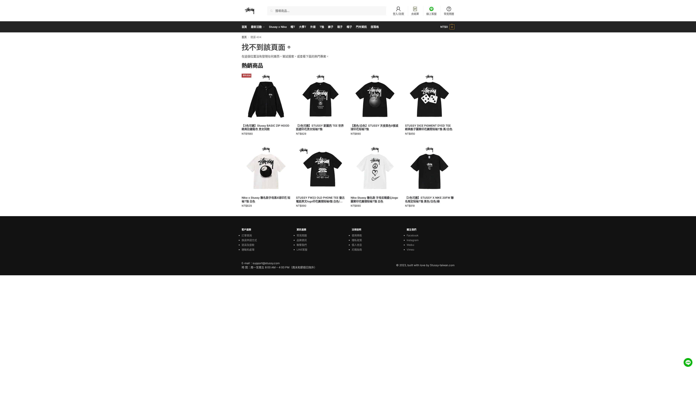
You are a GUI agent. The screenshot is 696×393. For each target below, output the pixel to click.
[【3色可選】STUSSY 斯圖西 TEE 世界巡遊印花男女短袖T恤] (320, 96)
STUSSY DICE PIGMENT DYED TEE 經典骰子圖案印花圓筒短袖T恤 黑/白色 (428, 127)
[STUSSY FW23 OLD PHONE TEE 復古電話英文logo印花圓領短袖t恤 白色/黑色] (320, 168)
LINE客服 (302, 249)
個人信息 (357, 244)
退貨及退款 (248, 244)
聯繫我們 (302, 244)
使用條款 (357, 235)
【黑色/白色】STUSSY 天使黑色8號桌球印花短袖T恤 (374, 127)
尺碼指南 (357, 249)
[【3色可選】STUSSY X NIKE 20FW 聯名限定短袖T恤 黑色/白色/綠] (429, 168)
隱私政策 (357, 240)
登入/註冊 (398, 13)
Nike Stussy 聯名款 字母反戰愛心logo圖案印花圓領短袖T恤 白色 (374, 199)
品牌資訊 (302, 240)
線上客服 (431, 13)
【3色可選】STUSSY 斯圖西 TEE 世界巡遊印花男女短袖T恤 (320, 127)
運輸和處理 (248, 249)
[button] (447, 26)
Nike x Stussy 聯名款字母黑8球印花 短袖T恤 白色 (266, 199)
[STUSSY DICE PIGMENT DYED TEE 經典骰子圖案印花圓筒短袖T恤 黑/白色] (429, 96)
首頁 (244, 37)
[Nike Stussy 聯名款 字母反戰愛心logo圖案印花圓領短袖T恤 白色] (375, 168)
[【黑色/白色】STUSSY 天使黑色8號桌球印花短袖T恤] (375, 96)
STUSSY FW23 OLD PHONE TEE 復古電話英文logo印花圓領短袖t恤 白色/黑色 (320, 199)
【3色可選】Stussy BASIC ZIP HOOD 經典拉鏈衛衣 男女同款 (265, 127)
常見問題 (449, 13)
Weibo (410, 244)
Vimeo (410, 249)
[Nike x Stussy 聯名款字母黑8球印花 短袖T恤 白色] (266, 168)
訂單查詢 (247, 235)
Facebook (413, 235)
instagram (413, 240)
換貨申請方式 (249, 240)
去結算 (415, 13)
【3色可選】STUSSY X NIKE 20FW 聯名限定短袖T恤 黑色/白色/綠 (429, 199)
